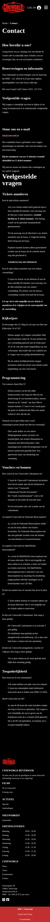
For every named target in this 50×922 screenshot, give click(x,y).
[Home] (13, 7)
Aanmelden (6, 820)
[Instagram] (3, 899)
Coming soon (7, 792)
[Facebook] (7, 899)
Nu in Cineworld (8, 788)
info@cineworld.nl (10, 135)
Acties (4, 870)
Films (4, 866)
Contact (14, 23)
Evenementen (7, 874)
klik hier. (34, 82)
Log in (31, 7)
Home (5, 23)
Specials (5, 804)
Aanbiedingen (7, 808)
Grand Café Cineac (25, 914)
